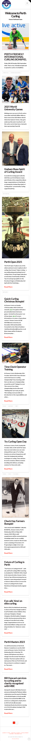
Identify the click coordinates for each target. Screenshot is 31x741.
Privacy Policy (15, 738)
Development (25, 732)
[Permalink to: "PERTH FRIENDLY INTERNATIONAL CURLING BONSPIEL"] (15, 37)
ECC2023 (4, 406)
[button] (27, 3)
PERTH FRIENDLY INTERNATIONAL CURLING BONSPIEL (15, 57)
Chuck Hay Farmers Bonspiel (14, 522)
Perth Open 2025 (13, 261)
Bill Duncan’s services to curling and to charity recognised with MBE (15, 681)
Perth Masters (6, 193)
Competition (5, 72)
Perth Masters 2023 (14, 641)
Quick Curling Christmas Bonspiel (14, 300)
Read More (8, 287)
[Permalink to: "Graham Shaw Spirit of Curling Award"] (15, 149)
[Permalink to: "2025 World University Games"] (15, 89)
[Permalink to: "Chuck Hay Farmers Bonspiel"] (15, 497)
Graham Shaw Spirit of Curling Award (14, 170)
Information (18, 733)
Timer (16, 406)
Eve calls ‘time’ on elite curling (13, 602)
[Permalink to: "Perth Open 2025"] (15, 227)
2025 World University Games (13, 108)
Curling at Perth (15, 732)
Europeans (10, 406)
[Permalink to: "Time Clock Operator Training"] (15, 353)
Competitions (6, 732)
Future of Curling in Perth (14, 563)
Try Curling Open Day (15, 441)
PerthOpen (5, 292)
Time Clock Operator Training (15, 368)
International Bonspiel (16, 72)
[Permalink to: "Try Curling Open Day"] (15, 423)
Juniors (11, 733)
